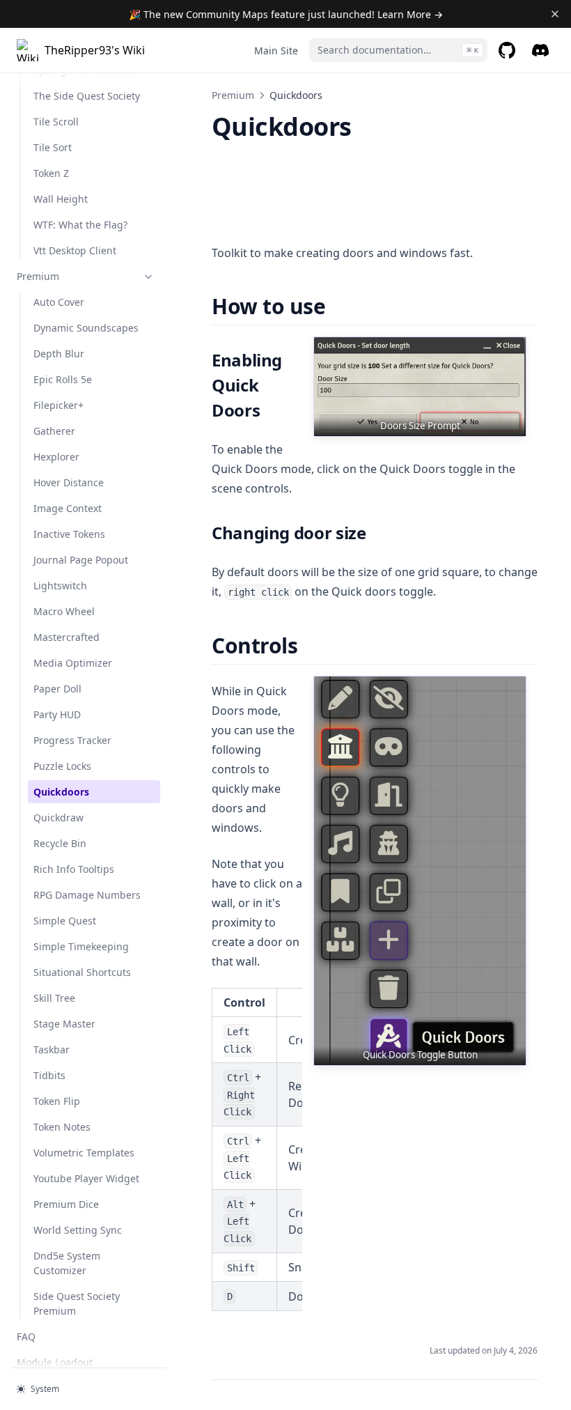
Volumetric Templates (83, 1152)
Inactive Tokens (69, 534)
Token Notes (62, 1126)
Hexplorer (56, 456)
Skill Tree (54, 998)
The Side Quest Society (86, 95)
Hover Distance (68, 482)
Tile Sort (52, 147)
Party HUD (57, 714)
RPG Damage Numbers (87, 894)
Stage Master (64, 1023)
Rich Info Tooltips (73, 869)
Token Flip (56, 1101)
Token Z (51, 173)
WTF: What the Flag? (80, 224)
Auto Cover (58, 302)
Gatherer (54, 430)
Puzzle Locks (62, 766)
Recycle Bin (59, 843)
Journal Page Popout (80, 559)
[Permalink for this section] (338, 306)
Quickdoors (61, 791)
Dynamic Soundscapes (86, 327)
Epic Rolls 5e (62, 379)
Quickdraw (58, 817)
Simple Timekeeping (81, 946)
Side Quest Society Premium (76, 1303)
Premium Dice (66, 1204)
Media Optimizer (72, 662)
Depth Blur (58, 353)
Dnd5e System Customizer (66, 1263)
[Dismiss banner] (554, 14)
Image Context (67, 508)
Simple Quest (64, 920)
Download (245, 211)
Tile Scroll (56, 121)
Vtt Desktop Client (74, 250)
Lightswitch (60, 585)
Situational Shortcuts (82, 972)
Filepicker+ (58, 405)
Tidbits (49, 1075)
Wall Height (60, 199)
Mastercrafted (66, 637)
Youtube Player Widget (86, 1178)
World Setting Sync (77, 1230)
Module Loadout (55, 1362)
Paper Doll (57, 688)
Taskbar (51, 1049)
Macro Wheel (64, 611)
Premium (38, 276)
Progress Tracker (72, 740)
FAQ (26, 1336)
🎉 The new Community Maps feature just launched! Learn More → (286, 14)
